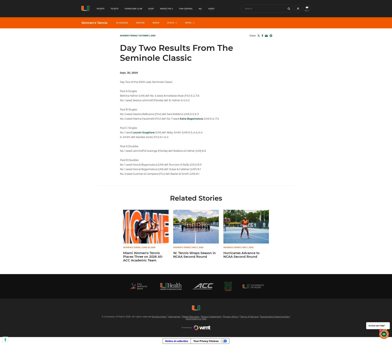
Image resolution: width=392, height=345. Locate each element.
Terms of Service (249, 316)
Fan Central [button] (186, 9)
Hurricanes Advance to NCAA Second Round (241, 254)
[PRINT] (270, 35)
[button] (298, 8)
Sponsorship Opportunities (275, 316)
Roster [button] (140, 23)
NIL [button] (200, 9)
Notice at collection (176, 341)
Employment (159, 316)
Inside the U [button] (166, 9)
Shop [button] (151, 9)
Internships (174, 316)
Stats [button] (170, 23)
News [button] (156, 23)
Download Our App (196, 318)
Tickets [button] (115, 9)
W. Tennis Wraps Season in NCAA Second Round (194, 254)
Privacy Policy (231, 316)
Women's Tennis (94, 22)
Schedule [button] (122, 23)
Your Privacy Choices (206, 341)
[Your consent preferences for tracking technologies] (5, 340)
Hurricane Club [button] (133, 9)
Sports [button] (100, 9)
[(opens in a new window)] (138, 286)
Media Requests (191, 316)
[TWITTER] (258, 35)
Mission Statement (211, 316)
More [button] (188, 23)
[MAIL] (266, 36)
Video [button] (211, 9)
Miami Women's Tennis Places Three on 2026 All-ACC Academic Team (143, 256)
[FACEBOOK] (261, 35)
